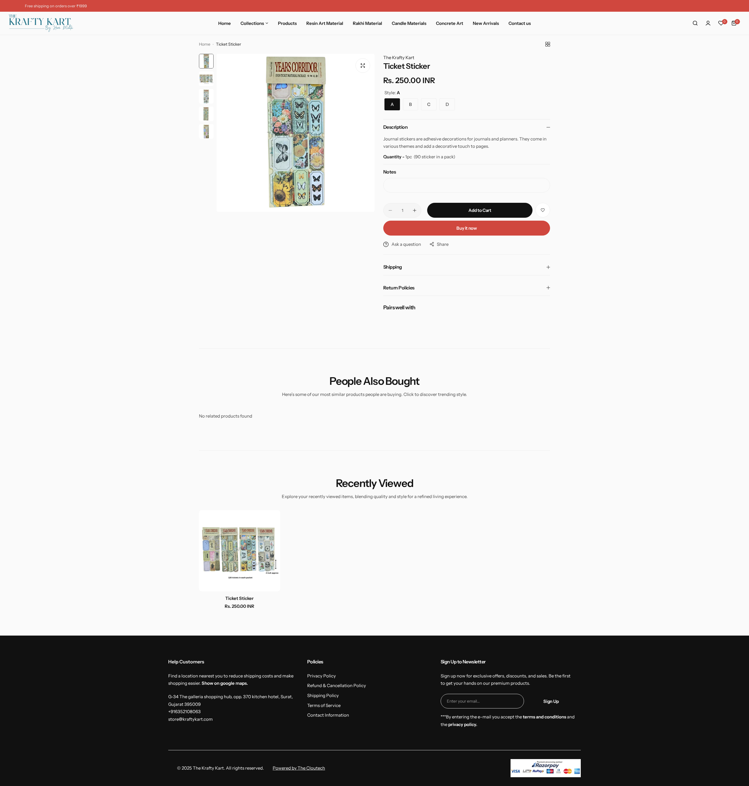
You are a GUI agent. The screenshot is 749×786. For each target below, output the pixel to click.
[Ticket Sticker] (239, 550)
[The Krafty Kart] (41, 23)
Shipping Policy (323, 695)
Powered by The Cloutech (299, 768)
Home (204, 44)
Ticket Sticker (239, 598)
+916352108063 (184, 711)
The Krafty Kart (398, 57)
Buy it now (466, 228)
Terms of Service (324, 705)
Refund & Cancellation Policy (336, 685)
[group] (295, 133)
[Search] (695, 23)
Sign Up (551, 701)
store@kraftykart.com (190, 719)
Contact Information (328, 715)
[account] (708, 23)
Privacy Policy (321, 676)
